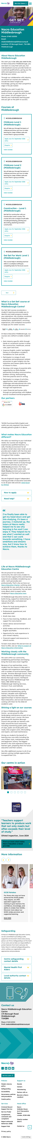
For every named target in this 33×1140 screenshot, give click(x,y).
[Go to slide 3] (15, 792)
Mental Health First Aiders (13, 968)
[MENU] (31, 4)
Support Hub (5, 1126)
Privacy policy (6, 1131)
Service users (7, 1075)
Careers (19, 1087)
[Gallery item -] (16, 777)
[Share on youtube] (13, 1068)
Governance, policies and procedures (8, 1095)
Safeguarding (6, 1089)
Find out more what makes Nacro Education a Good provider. (14, 844)
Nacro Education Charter (10, 585)
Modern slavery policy (6, 1085)
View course (8, 150)
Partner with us (22, 1092)
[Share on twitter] (2, 1068)
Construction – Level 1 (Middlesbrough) (15, 209)
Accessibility (5, 1091)
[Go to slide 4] (18, 792)
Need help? (9, 498)
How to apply (10, 492)
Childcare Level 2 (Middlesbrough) (12, 166)
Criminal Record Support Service (6, 1108)
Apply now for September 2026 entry (15, 140)
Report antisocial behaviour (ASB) (7, 1122)
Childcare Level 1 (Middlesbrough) (12, 123)
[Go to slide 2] (11, 792)
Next (7, 292)
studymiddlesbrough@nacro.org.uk (14, 42)
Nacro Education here (18, 593)
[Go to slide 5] (21, 792)
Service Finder (6, 1112)
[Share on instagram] (9, 1068)
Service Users (20, 3)
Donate (19, 1084)
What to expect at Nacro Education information (16, 647)
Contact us (20, 1126)
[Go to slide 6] (25, 792)
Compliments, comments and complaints (6, 1117)
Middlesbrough (14, 118)
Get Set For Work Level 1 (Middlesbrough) (16, 256)
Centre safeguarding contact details (14, 960)
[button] (30, 1126)
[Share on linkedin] (6, 1068)
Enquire (7, 145)
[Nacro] (5, 3)
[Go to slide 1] (8, 792)
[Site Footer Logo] (7, 1063)
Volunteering (21, 1089)
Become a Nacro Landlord (22, 1096)
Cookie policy (6, 1099)
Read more (7, 918)
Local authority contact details (15, 976)
